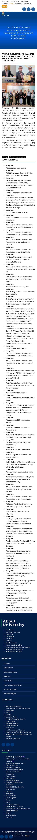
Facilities (8, 641)
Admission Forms (11, 717)
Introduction (10, 630)
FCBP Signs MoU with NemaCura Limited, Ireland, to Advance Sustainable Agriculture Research (18, 521)
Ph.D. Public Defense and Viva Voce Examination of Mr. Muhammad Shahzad (19, 242)
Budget (8, 813)
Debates (8, 800)
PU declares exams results (16, 168)
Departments (8, 668)
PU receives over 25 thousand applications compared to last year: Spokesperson (19, 600)
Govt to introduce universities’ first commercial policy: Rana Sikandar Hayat (19, 279)
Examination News (12, 726)
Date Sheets (10, 710)
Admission (5, 1)
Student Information (10, 689)
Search (18, 4)
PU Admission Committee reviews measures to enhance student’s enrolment (18, 553)
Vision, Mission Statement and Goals (18, 647)
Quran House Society (13, 767)
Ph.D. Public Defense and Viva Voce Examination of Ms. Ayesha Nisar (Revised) (19, 489)
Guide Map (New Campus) (14, 649)
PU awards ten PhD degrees (16, 348)
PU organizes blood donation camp (19, 472)
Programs (7, 676)
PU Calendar (10, 636)
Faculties (7, 663)
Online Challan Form (12, 780)
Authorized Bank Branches (14, 806)
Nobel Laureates (11, 643)
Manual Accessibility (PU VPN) (15, 763)
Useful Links (10, 793)
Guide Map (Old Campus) (14, 651)
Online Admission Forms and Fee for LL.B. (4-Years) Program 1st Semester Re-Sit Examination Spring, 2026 (20, 301)
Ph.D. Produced (11, 796)
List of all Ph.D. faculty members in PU (18, 809)
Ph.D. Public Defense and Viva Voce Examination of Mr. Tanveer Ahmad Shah (19, 363)
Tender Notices (11, 776)
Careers (5, 4)
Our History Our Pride (13, 632)
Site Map (24, 1)
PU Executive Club (12, 765)
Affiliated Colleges (10, 694)
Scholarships (8, 681)
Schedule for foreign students (15, 719)
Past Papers (10, 728)
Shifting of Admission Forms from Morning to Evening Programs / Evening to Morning (19, 259)
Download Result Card (13, 739)
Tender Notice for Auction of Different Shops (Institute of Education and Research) (20, 543)
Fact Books (9, 638)
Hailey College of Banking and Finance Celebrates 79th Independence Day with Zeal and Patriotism (20, 464)
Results (8, 713)
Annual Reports (11, 798)
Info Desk (15, 1)
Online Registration (12, 723)
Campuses (9, 634)
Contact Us (27, 4)
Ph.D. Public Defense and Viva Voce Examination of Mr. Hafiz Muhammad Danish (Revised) (20, 385)
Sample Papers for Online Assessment (18, 732)
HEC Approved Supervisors (13, 685)
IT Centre (27, 836)
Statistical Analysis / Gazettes (15, 730)
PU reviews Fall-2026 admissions (18, 450)
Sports (8, 802)
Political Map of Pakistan (14, 757)
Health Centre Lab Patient (14, 770)
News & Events (11, 815)
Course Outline (11, 721)
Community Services (12, 804)
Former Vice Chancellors (14, 645)
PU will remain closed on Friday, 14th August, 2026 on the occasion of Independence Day (20, 479)
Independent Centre (10, 672)
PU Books (9, 791)
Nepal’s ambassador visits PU (17, 212)
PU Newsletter (10, 778)
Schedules (9, 715)
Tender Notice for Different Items (19, 193)
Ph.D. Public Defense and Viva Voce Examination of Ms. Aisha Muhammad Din (20, 269)
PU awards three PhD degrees (17, 286)
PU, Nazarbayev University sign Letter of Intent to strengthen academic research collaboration (20, 583)
